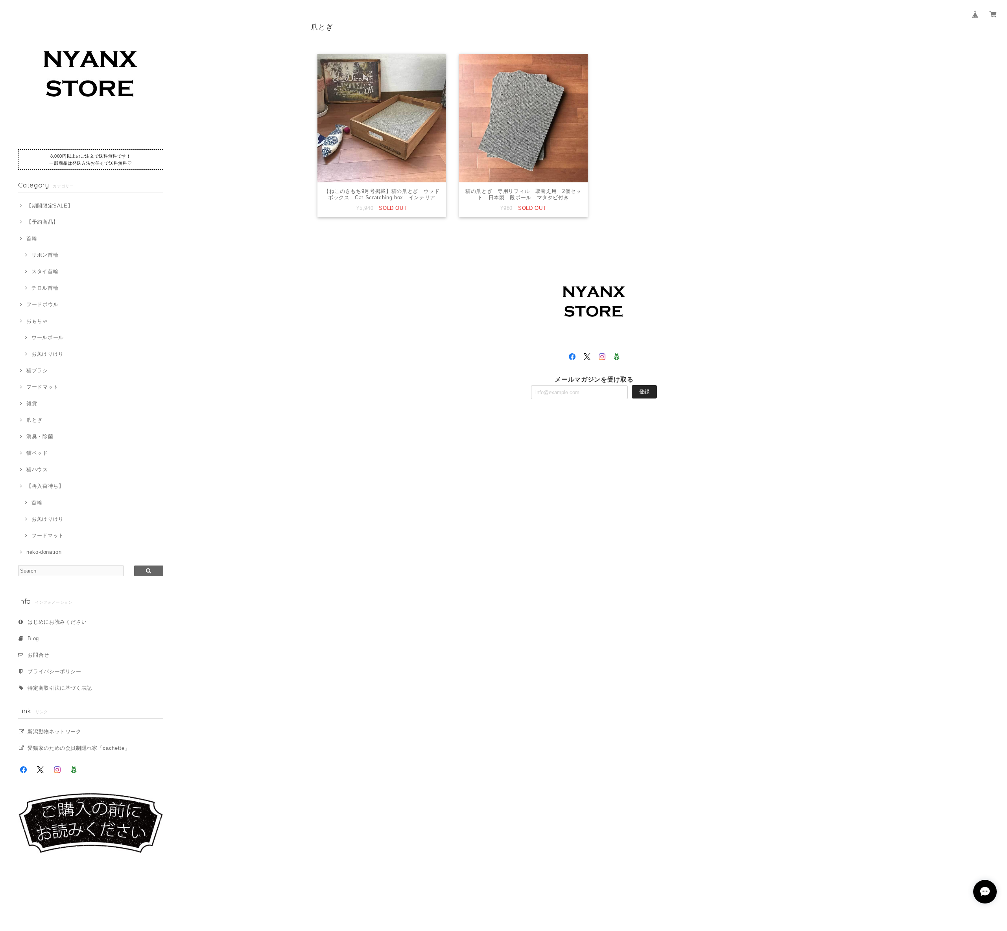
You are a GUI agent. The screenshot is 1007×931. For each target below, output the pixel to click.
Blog (33, 638)
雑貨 (31, 403)
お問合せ (38, 655)
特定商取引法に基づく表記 (60, 688)
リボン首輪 (44, 255)
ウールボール (47, 337)
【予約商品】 (42, 222)
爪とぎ (34, 420)
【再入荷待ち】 (45, 486)
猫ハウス (37, 469)
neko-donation (43, 552)
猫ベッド (37, 453)
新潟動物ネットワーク (54, 732)
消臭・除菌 (39, 436)
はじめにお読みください (57, 622)
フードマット (42, 387)
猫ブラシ (37, 370)
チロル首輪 (44, 288)
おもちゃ (37, 321)
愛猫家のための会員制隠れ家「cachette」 (79, 748)
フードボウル (42, 304)
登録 (644, 392)
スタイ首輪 (44, 271)
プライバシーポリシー (54, 671)
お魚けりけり (47, 354)
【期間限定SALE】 (49, 206)
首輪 (31, 238)
